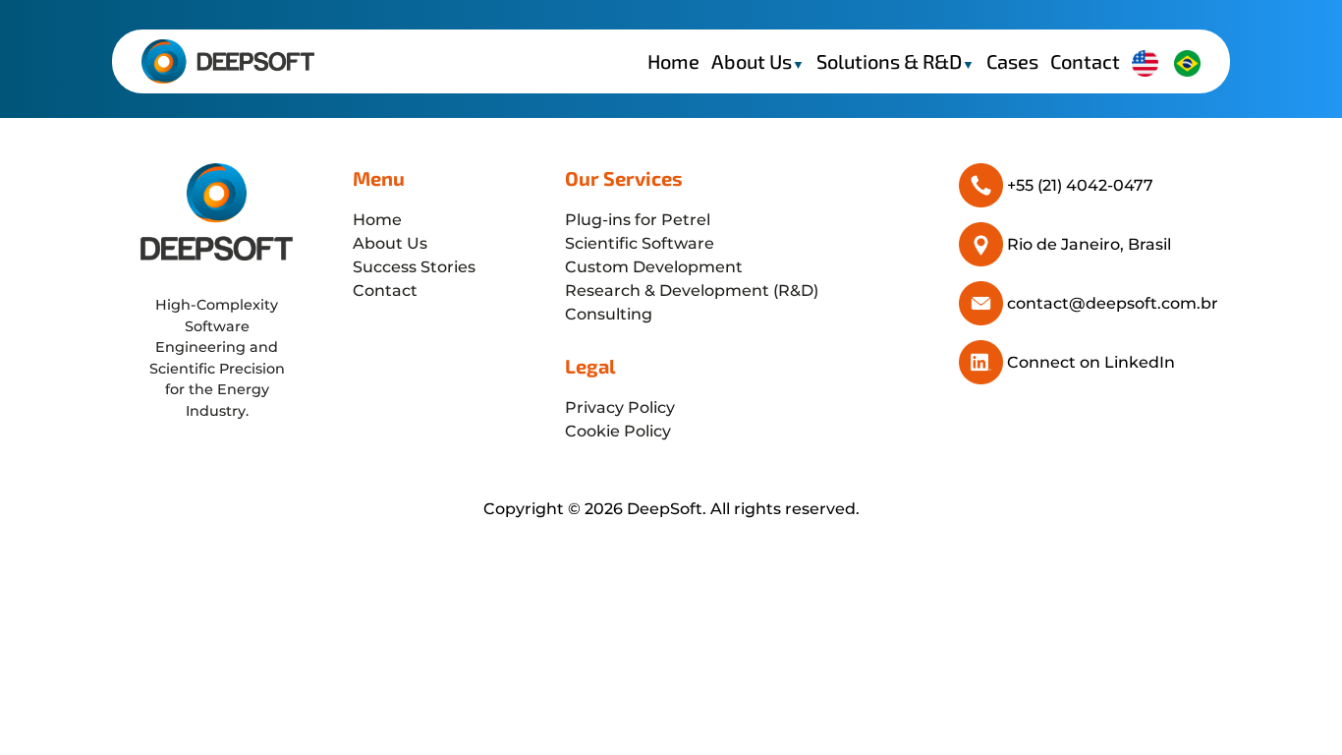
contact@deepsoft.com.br (1112, 303)
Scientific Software (639, 243)
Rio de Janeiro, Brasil (1089, 244)
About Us (758, 61)
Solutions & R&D (895, 61)
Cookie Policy (618, 431)
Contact (1085, 61)
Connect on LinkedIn (1091, 362)
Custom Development (654, 267)
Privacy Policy (620, 407)
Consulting (608, 314)
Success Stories (414, 267)
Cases (1012, 61)
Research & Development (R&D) (691, 290)
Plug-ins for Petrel (637, 219)
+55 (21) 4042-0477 (1080, 185)
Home (673, 61)
